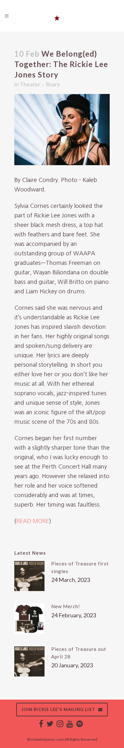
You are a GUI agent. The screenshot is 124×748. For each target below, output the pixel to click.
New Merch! (65, 606)
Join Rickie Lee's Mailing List (58, 709)
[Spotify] (79, 725)
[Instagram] (60, 725)
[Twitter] (49, 725)
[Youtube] (69, 725)
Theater (30, 84)
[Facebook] (41, 725)
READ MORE (32, 521)
